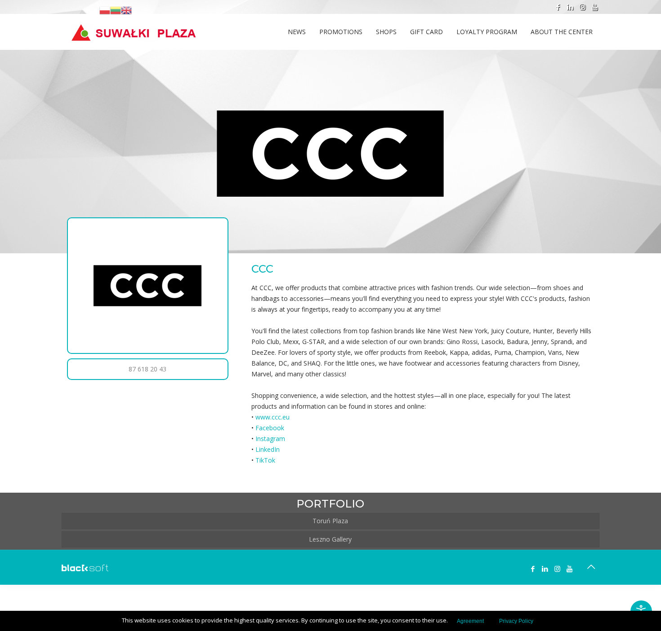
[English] (126, 10)
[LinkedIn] (570, 6)
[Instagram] (582, 6)
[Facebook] (558, 6)
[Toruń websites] (85, 569)
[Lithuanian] (115, 10)
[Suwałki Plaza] (134, 27)
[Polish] (104, 10)
